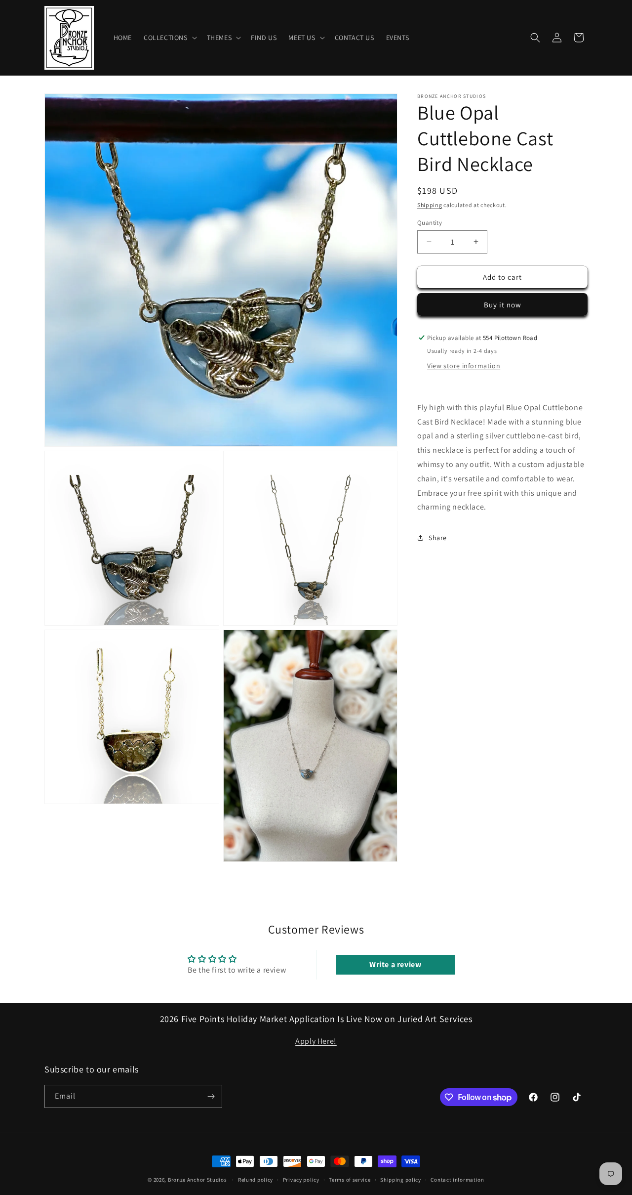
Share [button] (438, 537)
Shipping (429, 205)
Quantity (429, 222)
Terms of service (349, 1179)
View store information (463, 365)
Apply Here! (316, 1041)
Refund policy (255, 1179)
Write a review (395, 964)
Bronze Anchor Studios (197, 1179)
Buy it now (502, 304)
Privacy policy (301, 1179)
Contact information (457, 1179)
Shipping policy (400, 1179)
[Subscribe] (211, 1096)
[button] (169, 37)
